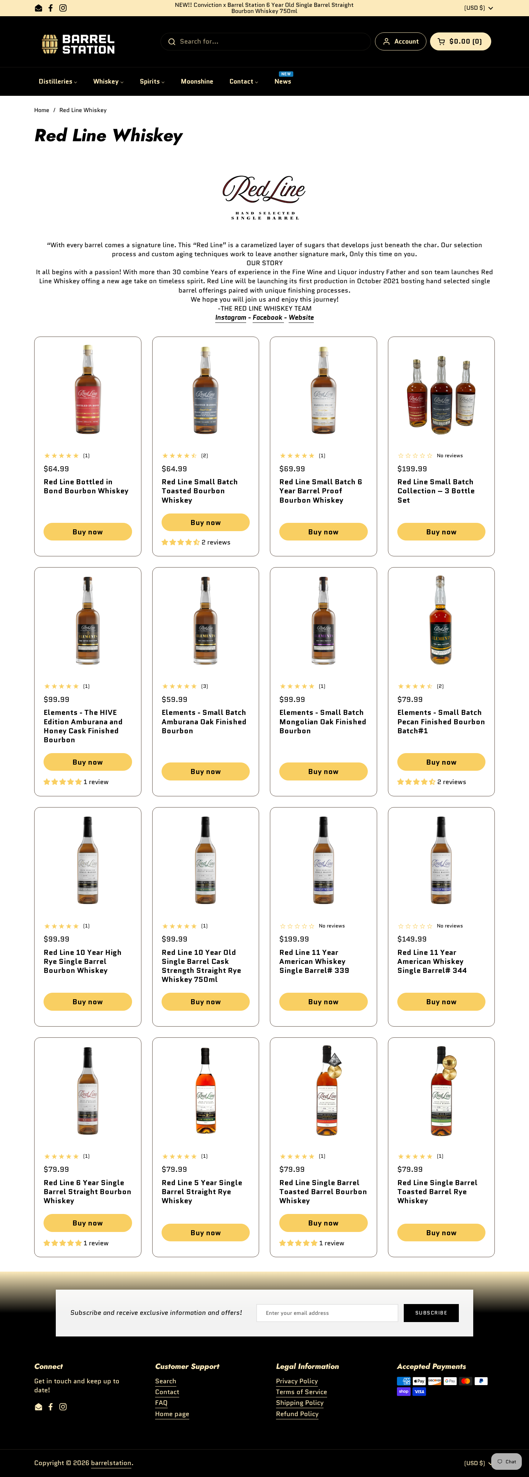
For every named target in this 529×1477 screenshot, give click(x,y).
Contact (167, 1392)
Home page (172, 1414)
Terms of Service (301, 1392)
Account (406, 41)
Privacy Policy (297, 1381)
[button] (460, 41)
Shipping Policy (300, 1402)
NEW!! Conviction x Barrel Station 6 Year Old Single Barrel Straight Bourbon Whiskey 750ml (264, 8)
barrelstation (111, 1463)
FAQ (161, 1402)
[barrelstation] (75, 41)
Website (301, 317)
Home (41, 110)
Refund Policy (297, 1414)
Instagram (230, 317)
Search (165, 1381)
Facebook (267, 317)
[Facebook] (283, 318)
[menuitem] (58, 81)
